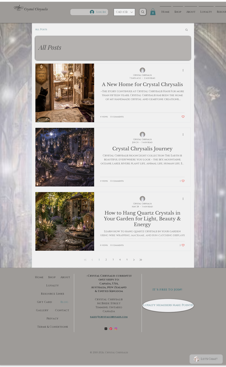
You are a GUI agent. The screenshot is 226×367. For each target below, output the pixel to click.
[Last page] (141, 260)
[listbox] (124, 12)
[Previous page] (92, 260)
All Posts (41, 29)
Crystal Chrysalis (36, 9)
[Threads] (106, 328)
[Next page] (134, 260)
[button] (124, 12)
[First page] (85, 260)
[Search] (142, 11)
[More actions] (184, 70)
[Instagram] (115, 328)
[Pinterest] (111, 328)
